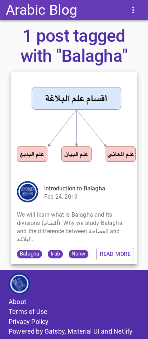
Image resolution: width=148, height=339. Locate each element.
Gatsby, (55, 331)
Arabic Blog (41, 10)
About (17, 302)
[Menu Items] (133, 10)
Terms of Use (28, 311)
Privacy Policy (28, 321)
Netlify (123, 331)
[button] (29, 254)
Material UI (84, 331)
